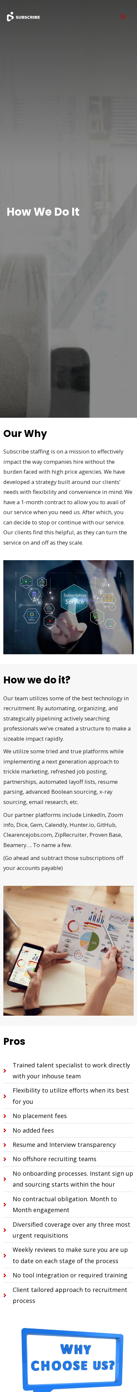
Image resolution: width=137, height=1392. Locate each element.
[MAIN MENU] (122, 16)
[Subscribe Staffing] (23, 17)
